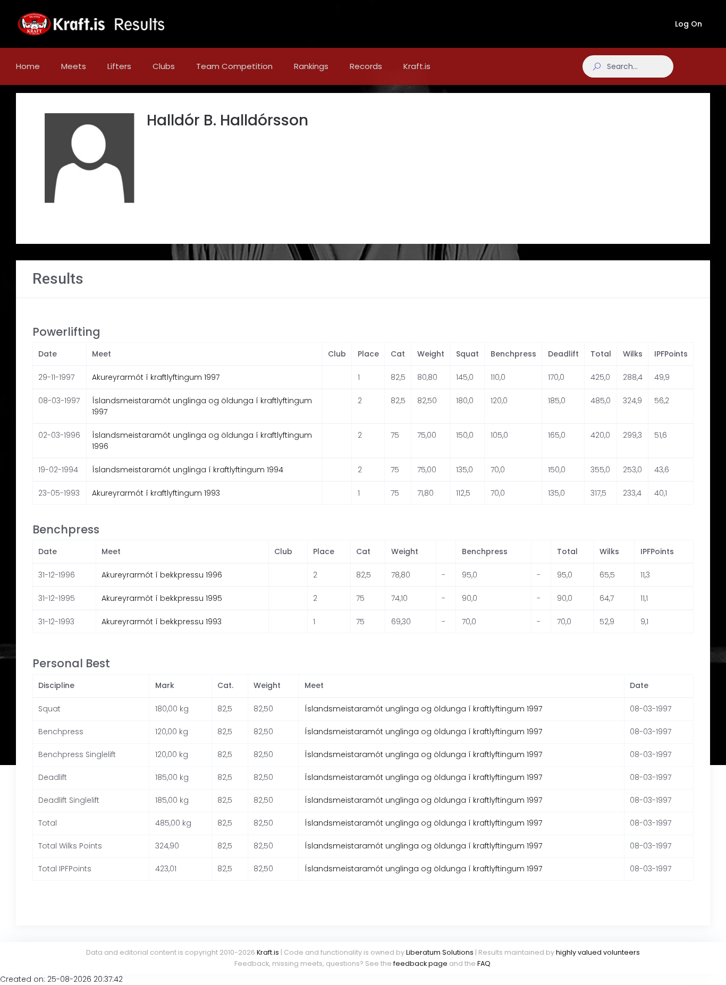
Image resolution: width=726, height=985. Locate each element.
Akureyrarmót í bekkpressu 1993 (162, 621)
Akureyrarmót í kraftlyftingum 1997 (156, 377)
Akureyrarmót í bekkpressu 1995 (162, 598)
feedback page (420, 963)
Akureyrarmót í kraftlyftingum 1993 (156, 493)
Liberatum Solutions (440, 952)
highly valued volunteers (598, 952)
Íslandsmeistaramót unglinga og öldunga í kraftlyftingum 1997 (423, 708)
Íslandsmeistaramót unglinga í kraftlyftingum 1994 (187, 469)
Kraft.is (268, 952)
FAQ (484, 963)
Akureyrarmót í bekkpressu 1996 (162, 575)
